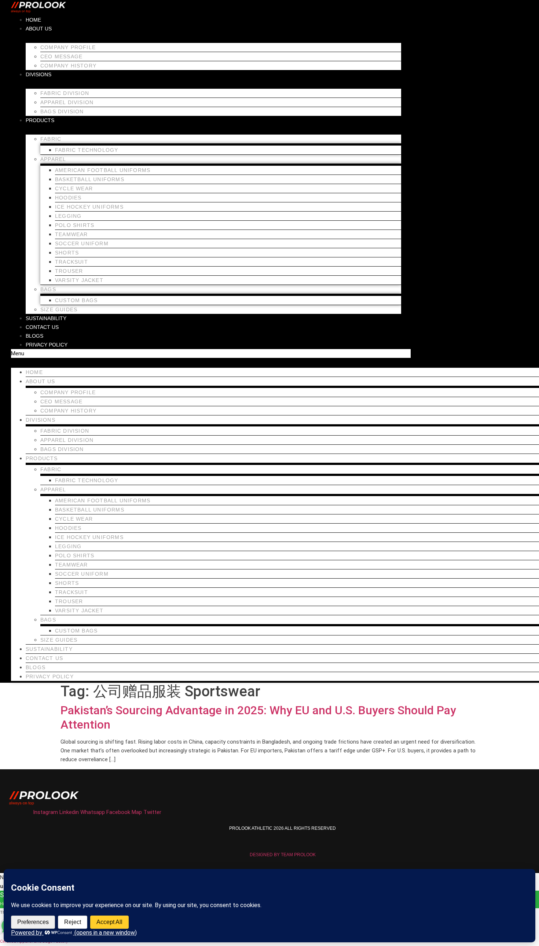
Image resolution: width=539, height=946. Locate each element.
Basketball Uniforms (89, 179)
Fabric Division (64, 93)
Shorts (67, 253)
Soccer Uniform (82, 243)
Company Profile (68, 47)
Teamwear (71, 234)
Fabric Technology (86, 150)
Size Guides (58, 309)
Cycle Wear (74, 188)
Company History (68, 66)
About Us (39, 29)
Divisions (38, 74)
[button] (211, 353)
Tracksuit (71, 262)
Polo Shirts (74, 225)
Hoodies (68, 198)
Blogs (34, 336)
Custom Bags (76, 300)
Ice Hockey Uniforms (89, 207)
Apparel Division (67, 102)
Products (40, 120)
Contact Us (42, 327)
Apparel (53, 159)
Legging (68, 216)
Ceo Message (61, 56)
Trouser (69, 271)
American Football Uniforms (102, 170)
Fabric (50, 139)
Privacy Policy (46, 345)
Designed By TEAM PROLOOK (283, 854)
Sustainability (46, 318)
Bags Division (62, 111)
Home (33, 20)
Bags (48, 289)
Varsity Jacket (79, 280)
